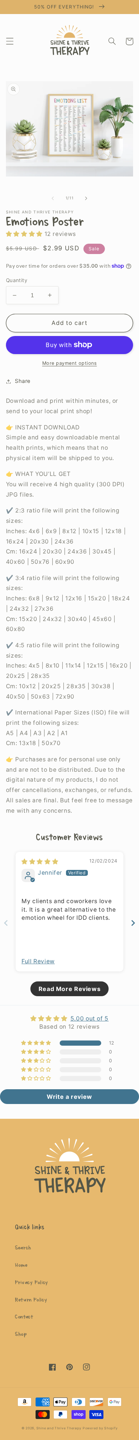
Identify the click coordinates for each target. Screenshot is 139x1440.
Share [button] (23, 381)
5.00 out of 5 (89, 1018)
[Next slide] (133, 923)
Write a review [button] (69, 1096)
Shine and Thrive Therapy (59, 1428)
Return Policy (31, 1299)
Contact (24, 1316)
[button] (9, 41)
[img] (39, 861)
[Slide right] (86, 198)
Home (21, 1265)
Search (23, 1247)
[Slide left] (52, 198)
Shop (21, 1334)
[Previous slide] (6, 923)
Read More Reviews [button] (70, 988)
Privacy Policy (31, 1282)
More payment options (69, 363)
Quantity (16, 280)
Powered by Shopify (100, 1428)
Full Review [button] (38, 961)
